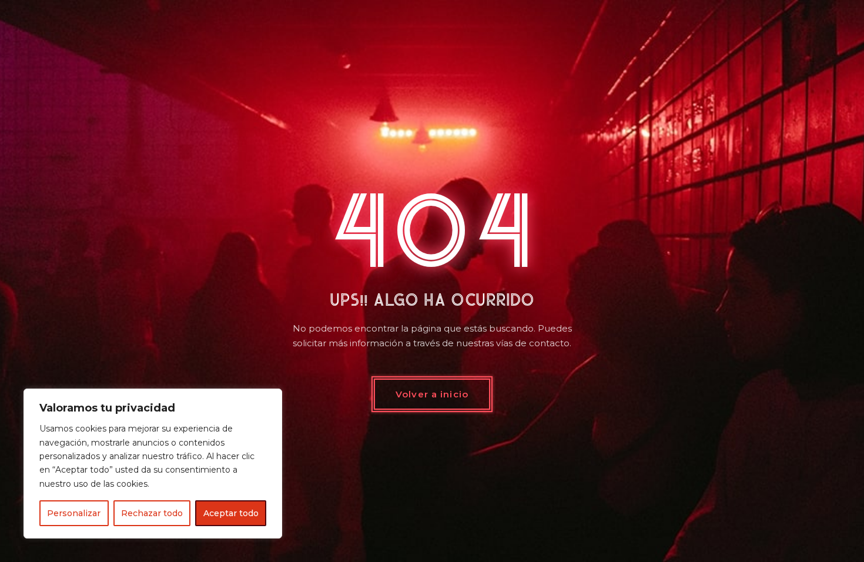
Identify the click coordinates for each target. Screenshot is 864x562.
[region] (153, 463)
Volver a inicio (432, 394)
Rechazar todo (152, 513)
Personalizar (74, 513)
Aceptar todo (231, 513)
